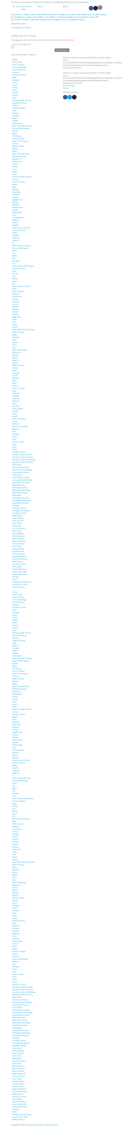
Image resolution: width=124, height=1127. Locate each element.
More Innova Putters (21, 286)
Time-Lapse (17, 409)
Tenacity (16, 406)
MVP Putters (18, 365)
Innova (37, 14)
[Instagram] (95, 8)
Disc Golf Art (46, 17)
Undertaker (17, 123)
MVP (42, 14)
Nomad (15, 378)
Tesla (14, 319)
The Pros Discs (77, 17)
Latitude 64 (78, 14)
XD (13, 284)
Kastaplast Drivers (20, 498)
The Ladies (17, 567)
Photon (15, 314)
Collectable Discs (18, 20)
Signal (15, 342)
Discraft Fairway (19, 103)
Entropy (15, 373)
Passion (15, 113)
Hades (15, 88)
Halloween (66, 17)
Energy (15, 299)
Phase (15, 312)
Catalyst (15, 294)
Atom (14, 370)
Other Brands (34, 17)
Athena (15, 105)
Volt (14, 347)
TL (13, 243)
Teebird (15, 240)
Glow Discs (57, 17)
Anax (14, 77)
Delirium (16, 393)
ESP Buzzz (17, 136)
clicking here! (68, 40)
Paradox (15, 434)
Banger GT (17, 159)
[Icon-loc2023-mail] (100, 7)
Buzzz (14, 133)
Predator (16, 116)
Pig (13, 276)
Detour (15, 355)
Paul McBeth (18, 533)
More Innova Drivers (21, 228)
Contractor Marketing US (46, 1125)
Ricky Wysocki (18, 536)
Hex (14, 432)
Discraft (30, 14)
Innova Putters (18, 268)
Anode (15, 368)
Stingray (16, 261)
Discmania (68, 14)
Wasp (14, 151)
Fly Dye (29, 20)
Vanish (15, 411)
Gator (14, 251)
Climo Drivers (18, 65)
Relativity (16, 317)
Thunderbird (17, 217)
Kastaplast (102, 14)
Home (14, 14)
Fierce (15, 164)
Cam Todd (16, 546)
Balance (15, 429)
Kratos (15, 167)
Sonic (14, 281)
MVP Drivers (17, 291)
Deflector (16, 353)
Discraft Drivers (19, 75)
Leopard (15, 238)
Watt (14, 383)
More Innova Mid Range (22, 266)
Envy (14, 444)
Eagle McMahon (19, 556)
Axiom (47, 14)
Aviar (14, 271)
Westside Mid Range (21, 490)
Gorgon (15, 197)
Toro (14, 263)
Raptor (15, 118)
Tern (14, 215)
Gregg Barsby (18, 549)
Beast (14, 184)
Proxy (14, 449)
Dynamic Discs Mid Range (24, 460)
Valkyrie (15, 220)
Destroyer (16, 192)
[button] (62, 50)
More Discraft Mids (20, 154)
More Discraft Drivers (21, 100)
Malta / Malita (18, 146)
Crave (14, 421)
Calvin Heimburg (19, 559)
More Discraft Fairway (22, 126)
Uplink (15, 363)
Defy (14, 391)
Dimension (17, 296)
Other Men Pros (19, 569)
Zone (14, 174)
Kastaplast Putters (20, 503)
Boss (14, 187)
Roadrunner (17, 207)
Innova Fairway (19, 230)
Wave (14, 324)
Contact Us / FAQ (64, 20)
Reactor (15, 360)
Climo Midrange (19, 67)
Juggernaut (17, 200)
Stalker (15, 121)
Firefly (15, 274)
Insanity (15, 398)
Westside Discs (90, 14)
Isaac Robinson (19, 541)
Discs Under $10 (91, 17)
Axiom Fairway (18, 419)
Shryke (15, 210)
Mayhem (16, 401)
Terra (14, 345)
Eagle (14, 233)
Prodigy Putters (19, 513)
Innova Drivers (18, 182)
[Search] (12, 47)
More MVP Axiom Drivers (23, 330)
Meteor (15, 149)
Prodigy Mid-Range (21, 510)
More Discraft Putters (22, 177)
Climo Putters (18, 70)
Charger (15, 189)
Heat (14, 110)
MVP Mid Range (19, 350)
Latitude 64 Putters (21, 482)
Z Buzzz (15, 144)
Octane (15, 309)
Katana (15, 202)
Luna (14, 169)
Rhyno (15, 279)
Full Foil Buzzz (18, 138)
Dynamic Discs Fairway (22, 457)
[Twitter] (69, 97)
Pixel (14, 447)
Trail (14, 322)
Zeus (14, 98)
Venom (15, 95)
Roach (15, 172)
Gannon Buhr (18, 551)
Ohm (14, 381)
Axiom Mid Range (20, 426)
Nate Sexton (17, 561)
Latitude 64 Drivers (21, 477)
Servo (14, 340)
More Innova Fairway (21, 246)
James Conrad (18, 544)
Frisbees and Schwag (47, 20)
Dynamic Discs (56, 14)
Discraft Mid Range (20, 128)
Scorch (15, 93)
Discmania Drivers (20, 467)
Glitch (14, 375)
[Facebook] (91, 8)
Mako (14, 256)
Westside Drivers (20, 488)
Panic (14, 403)
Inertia (15, 304)
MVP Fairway (18, 332)
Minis (35, 20)
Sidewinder (17, 212)
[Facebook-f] (65, 97)
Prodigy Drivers (19, 508)
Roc (14, 258)
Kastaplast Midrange (21, 500)
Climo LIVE (22, 14)
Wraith (15, 223)
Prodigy (14, 17)
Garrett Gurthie (19, 564)
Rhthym (16, 424)
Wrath (15, 416)
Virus (14, 414)
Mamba (15, 205)
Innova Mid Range (20, 248)
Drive (14, 82)
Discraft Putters (19, 156)
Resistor (16, 337)
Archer (15, 131)
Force (14, 85)
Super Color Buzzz (20, 141)
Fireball (15, 396)
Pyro (14, 439)
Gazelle (15, 235)
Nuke (14, 90)
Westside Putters (20, 493)
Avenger (16, 80)
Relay (14, 335)
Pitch (14, 437)
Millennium (23, 17)
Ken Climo (16, 531)
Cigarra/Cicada (18, 108)
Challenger (17, 161)
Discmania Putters (20, 472)
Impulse (15, 302)
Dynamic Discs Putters (22, 462)
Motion (15, 307)
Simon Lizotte (18, 554)
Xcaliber (15, 225)
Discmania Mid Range (22, 470)
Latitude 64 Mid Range (22, 480)
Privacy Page (69, 86)
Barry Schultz (18, 539)
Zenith (15, 327)
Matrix (15, 358)
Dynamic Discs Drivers (22, 454)
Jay (13, 253)
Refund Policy (78, 20)
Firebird (15, 195)
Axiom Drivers (18, 388)
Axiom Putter (18, 442)
